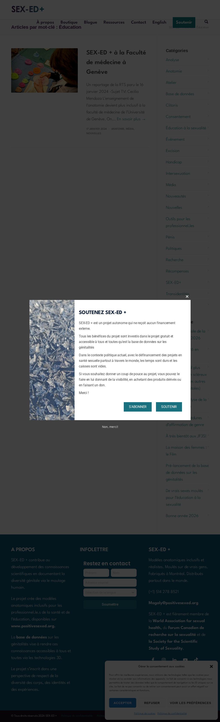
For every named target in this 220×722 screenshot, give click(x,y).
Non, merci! (110, 427)
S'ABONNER (138, 407)
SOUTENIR (169, 407)
